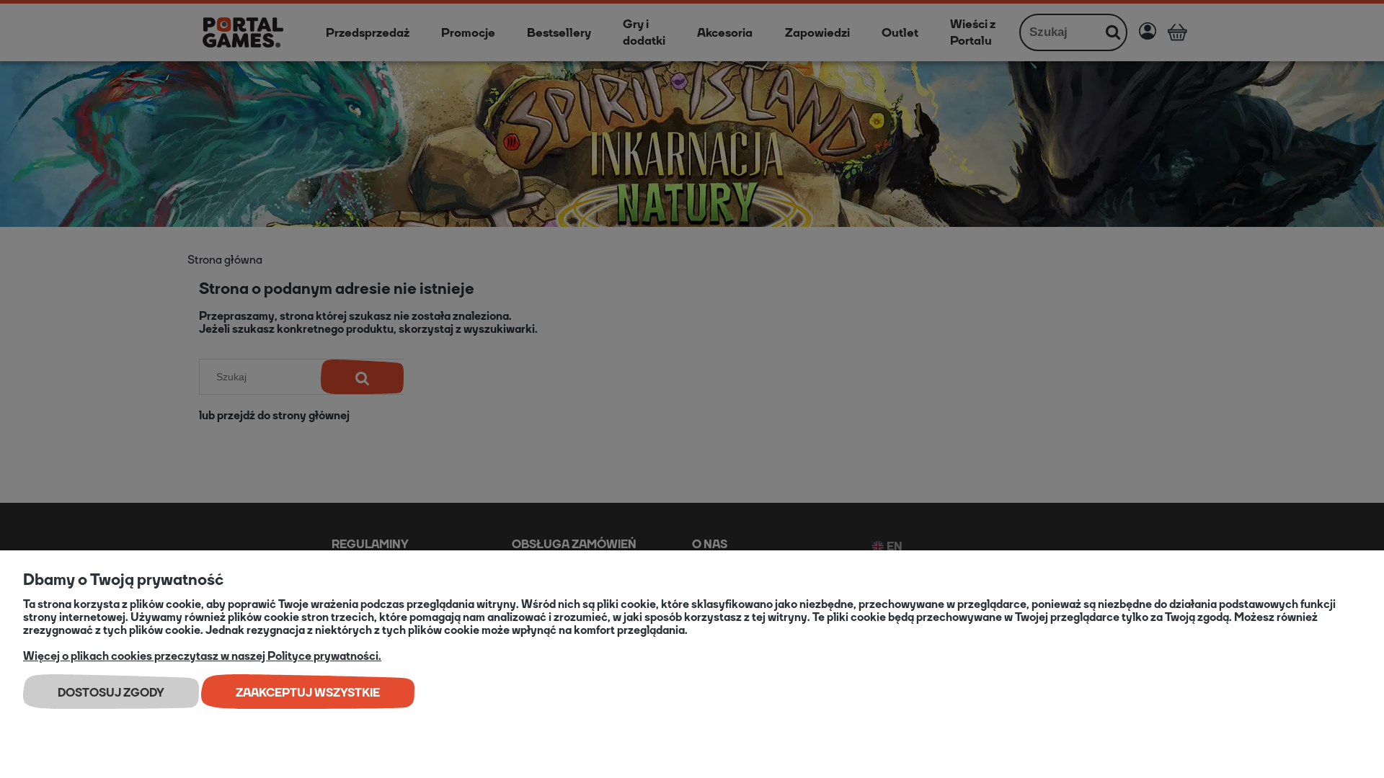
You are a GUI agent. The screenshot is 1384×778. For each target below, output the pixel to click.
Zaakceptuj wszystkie (308, 692)
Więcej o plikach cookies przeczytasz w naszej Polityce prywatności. (202, 655)
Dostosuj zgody (111, 692)
